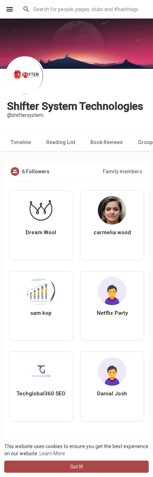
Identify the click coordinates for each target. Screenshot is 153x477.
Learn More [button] (52, 453)
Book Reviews (106, 142)
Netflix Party (112, 313)
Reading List (60, 142)
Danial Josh (112, 393)
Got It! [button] (76, 467)
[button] (83, 9)
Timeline (21, 142)
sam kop (41, 313)
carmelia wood (112, 232)
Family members (122, 171)
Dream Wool (41, 232)
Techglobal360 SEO (40, 393)
